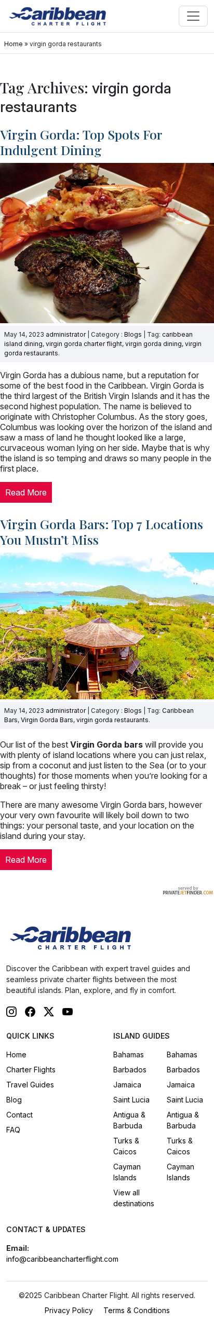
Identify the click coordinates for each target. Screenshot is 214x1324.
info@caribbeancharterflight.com (62, 1258)
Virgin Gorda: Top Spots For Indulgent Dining (81, 142)
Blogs (133, 334)
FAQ (13, 1129)
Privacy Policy (69, 1310)
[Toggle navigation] (193, 16)
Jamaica (127, 1084)
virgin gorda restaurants (112, 720)
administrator (66, 334)
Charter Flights (31, 1069)
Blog (14, 1099)
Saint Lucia (131, 1099)
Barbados (129, 1069)
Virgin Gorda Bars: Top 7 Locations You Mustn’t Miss (101, 531)
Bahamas (128, 1054)
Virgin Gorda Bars (47, 720)
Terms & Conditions (136, 1310)
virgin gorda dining (153, 344)
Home (13, 44)
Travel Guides (30, 1084)
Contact (19, 1114)
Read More (26, 492)
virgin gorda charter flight (84, 344)
